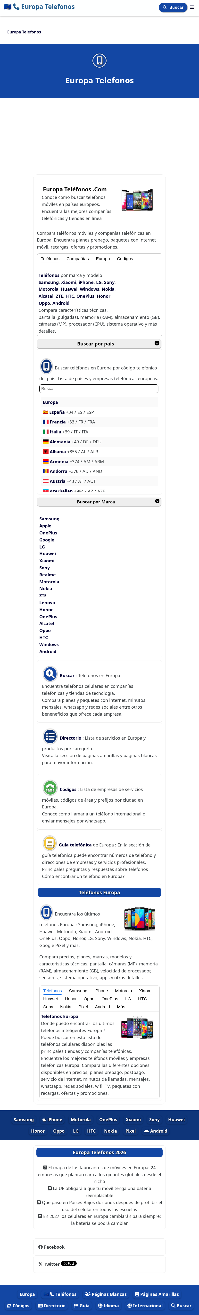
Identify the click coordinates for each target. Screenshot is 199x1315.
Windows (89, 289)
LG (99, 282)
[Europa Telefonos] (192, 7)
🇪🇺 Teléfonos (59, 1294)
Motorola (48, 289)
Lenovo (47, 602)
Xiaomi (68, 282)
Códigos (125, 258)
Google (46, 540)
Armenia (59, 461)
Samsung (49, 282)
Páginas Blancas (109, 1294)
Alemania (60, 442)
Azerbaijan (61, 491)
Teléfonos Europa (99, 892)
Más (121, 1006)
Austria (58, 481)
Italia (55, 432)
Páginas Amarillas (159, 1294)
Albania (58, 451)
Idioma (110, 1305)
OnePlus (85, 296)
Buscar (177, 7)
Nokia (108, 289)
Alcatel (46, 296)
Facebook (54, 1247)
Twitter (52, 1264)
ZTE (59, 296)
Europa (103, 258)
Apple (45, 526)
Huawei (69, 289)
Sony (109, 282)
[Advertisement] (99, 134)
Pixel (83, 1006)
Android (60, 303)
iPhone (86, 282)
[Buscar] (165, 7)
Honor (103, 296)
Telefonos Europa (59, 1016)
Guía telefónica (75, 845)
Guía (84, 1305)
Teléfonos (50, 258)
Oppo (44, 303)
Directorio (70, 738)
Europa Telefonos (39, 6)
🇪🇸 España (54, 412)
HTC (70, 296)
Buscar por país (95, 343)
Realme (47, 575)
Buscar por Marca (96, 502)
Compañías (77, 258)
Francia (58, 422)
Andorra (59, 471)
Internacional (147, 1305)
